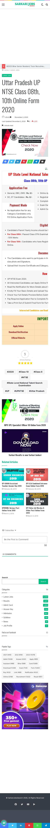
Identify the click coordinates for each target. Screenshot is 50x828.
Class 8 (38, 371)
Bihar (22, 663)
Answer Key (8, 609)
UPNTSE (20, 391)
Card (33, 663)
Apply (34, 659)
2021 (7, 655)
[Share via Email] (41, 162)
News (5, 622)
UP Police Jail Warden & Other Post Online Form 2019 (35, 510)
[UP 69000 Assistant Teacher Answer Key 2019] (13, 474)
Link (17, 672)
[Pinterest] (23, 162)
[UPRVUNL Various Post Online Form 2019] (13, 499)
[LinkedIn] (17, 162)
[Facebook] (4, 162)
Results (6, 601)
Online (8, 677)
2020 (11, 371)
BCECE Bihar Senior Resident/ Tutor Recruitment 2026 (28, 66)
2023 (30, 655)
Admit (8, 659)
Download (9, 668)
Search (5, 577)
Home (6, 70)
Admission (7, 613)
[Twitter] (10, 162)
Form (35, 668)
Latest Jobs (14, 70)
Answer (21, 659)
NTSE (25, 377)
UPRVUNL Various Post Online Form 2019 (10, 509)
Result (38, 677)
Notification (31, 672)
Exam (23, 668)
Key (7, 672)
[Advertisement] (25, 36)
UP (7, 391)
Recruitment (23, 677)
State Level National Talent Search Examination (25, 384)
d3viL (7, 117)
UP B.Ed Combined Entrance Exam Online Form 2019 (36, 484)
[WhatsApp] (29, 162)
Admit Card (8, 605)
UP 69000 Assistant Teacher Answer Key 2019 (12, 484)
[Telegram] (35, 162)
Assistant (8, 663)
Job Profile (7, 626)
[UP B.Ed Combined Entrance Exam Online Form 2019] (37, 474)
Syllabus (6, 617)
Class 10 (24, 371)
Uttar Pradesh (37, 391)
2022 (19, 655)
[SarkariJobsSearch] (25, 4)
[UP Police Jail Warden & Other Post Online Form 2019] (37, 499)
